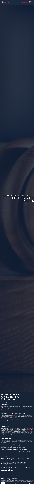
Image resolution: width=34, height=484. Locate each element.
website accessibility (29, 408)
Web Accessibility (16, 415)
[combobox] (3, 483)
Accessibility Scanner (29, 431)
